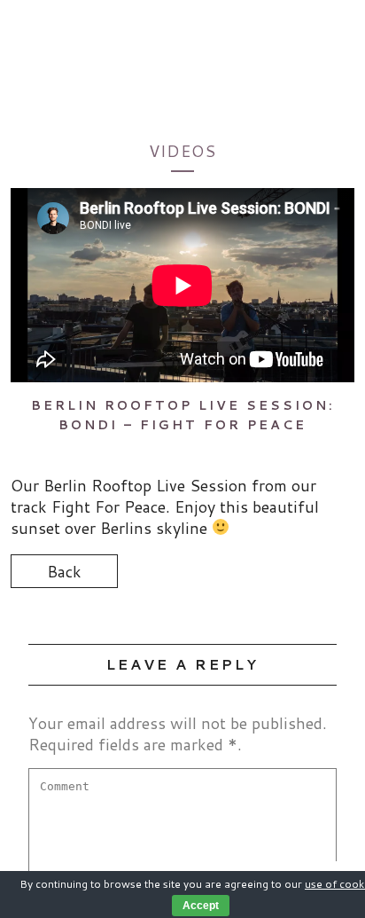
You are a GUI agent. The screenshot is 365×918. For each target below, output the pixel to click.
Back (64, 571)
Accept (200, 905)
